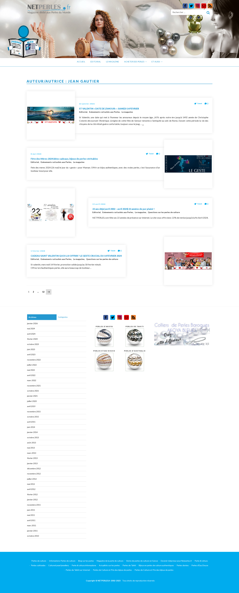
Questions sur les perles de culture (164, 212)
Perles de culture (38, 561)
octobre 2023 (33, 344)
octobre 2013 (33, 437)
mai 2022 (31, 370)
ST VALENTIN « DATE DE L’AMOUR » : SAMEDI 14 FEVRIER (109, 108)
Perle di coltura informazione (84, 565)
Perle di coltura (201, 561)
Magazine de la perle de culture (110, 561)
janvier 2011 (32, 531)
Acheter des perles (134, 61)
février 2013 (32, 458)
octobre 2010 (33, 536)
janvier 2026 (32, 323)
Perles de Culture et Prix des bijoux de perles (112, 570)
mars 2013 (31, 453)
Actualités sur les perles (109, 565)
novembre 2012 (34, 473)
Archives (32, 317)
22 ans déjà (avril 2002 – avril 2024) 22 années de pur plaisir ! (123, 209)
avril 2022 (31, 375)
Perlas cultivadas (38, 565)
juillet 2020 (32, 401)
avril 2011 (31, 520)
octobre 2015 (33, 416)
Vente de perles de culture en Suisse (142, 561)
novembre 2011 (34, 505)
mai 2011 (31, 515)
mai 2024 (31, 328)
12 (44, 291)
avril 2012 (31, 489)
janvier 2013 (32, 463)
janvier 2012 (32, 499)
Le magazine (112, 61)
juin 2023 (31, 349)
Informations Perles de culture (62, 561)
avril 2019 (31, 406)
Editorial (95, 61)
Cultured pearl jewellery (58, 565)
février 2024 (32, 339)
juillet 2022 (32, 365)
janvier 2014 (32, 432)
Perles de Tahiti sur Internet (78, 570)
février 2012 (32, 494)
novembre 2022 (34, 360)
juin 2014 (31, 427)
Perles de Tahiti (129, 565)
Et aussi (156, 61)
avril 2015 (31, 422)
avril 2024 (31, 334)
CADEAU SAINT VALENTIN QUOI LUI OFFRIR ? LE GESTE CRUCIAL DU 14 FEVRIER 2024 (76, 255)
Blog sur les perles (86, 561)
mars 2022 (31, 380)
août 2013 (31, 442)
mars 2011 (31, 525)
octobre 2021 (33, 391)
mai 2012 (31, 484)
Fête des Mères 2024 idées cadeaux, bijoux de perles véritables (64, 158)
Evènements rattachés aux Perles (104, 112)
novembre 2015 (34, 411)
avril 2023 (31, 354)
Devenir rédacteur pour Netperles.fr (176, 561)
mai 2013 (31, 448)
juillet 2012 (32, 479)
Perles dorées (183, 565)
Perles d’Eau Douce (199, 565)
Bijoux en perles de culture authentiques (156, 565)
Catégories (63, 317)
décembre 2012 (34, 468)
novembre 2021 (34, 385)
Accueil (81, 61)
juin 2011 (31, 510)
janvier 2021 (32, 396)
